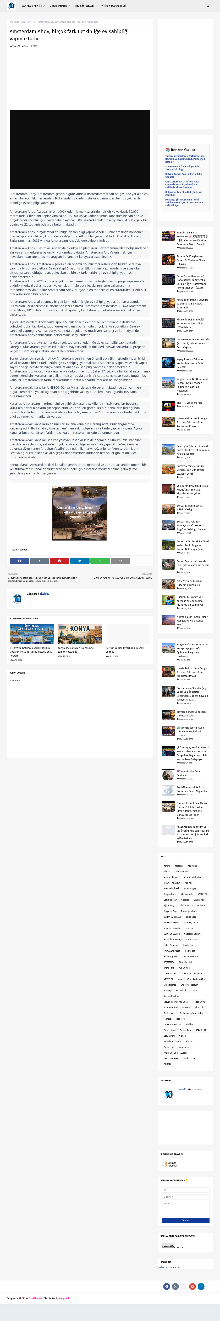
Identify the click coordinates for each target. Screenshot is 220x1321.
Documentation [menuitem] (58, 5)
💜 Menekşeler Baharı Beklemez (189, 773)
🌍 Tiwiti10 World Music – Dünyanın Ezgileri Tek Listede (191, 731)
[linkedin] (201, 1286)
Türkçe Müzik (170, 1030)
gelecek (189, 928)
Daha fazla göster (194, 1089)
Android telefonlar (192, 877)
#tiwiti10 (167, 871)
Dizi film (201, 905)
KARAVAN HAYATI (191, 956)
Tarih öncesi (169, 1013)
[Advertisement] (80, 82)
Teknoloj (168, 1019)
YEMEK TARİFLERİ (171, 1058)
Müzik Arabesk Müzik (196, 979)
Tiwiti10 (16, 46)
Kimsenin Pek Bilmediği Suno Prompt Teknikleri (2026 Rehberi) (190, 323)
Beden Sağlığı (190, 888)
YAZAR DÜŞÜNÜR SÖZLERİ (175, 1053)
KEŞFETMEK (169, 962)
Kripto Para (169, 968)
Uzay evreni (169, 1036)
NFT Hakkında (170, 985)
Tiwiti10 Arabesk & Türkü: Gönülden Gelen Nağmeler (192, 789)
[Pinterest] (183, 1286)
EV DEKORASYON (171, 922)
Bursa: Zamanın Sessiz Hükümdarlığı (190, 507)
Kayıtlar (171, 1162)
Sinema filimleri (171, 996)
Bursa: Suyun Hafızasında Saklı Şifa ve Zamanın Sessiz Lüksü (193, 565)
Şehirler (186, 1007)
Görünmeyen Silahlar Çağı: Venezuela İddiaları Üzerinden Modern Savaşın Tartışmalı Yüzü (192, 694)
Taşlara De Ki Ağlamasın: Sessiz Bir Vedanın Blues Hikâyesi (191, 260)
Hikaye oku (190, 951)
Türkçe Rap (185, 1030)
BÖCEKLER (202, 894)
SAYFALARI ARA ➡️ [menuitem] (32, 5)
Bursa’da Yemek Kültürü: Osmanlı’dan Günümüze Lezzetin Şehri (191, 469)
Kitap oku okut (185, 962)
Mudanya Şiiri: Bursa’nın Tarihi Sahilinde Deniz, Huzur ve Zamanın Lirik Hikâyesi (184, 202)
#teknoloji (192, 866)
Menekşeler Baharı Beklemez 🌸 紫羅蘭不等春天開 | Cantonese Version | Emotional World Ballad (192, 238)
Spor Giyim (200, 1002)
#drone (167, 866)
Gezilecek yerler (28, 22)
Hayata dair (188, 945)
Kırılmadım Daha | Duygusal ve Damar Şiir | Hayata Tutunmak (193, 303)
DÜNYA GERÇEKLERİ (173, 917)
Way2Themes (35, 1298)
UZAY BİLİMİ (200, 1030)
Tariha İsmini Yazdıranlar (191, 1013)
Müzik (180, 979)
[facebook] (166, 1286)
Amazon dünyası (171, 877)
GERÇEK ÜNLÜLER (172, 934)
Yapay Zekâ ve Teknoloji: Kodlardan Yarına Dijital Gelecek (191, 363)
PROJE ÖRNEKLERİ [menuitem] (84, 5)
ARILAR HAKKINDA (172, 883)
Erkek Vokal (191, 917)
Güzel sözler (192, 939)
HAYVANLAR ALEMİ (172, 951)
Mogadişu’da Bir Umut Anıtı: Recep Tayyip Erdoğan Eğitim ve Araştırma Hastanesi (193, 385)
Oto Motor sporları (189, 985)
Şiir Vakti (199, 1007)
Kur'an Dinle (184, 968)
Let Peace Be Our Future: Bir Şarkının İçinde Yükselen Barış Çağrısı (193, 343)
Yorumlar (172, 1165)
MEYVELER (168, 979)
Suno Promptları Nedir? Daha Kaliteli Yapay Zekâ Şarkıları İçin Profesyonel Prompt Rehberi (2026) (191, 282)
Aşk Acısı (189, 883)
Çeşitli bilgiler (170, 900)
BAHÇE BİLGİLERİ (171, 888)
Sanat (194, 990)
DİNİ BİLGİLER (186, 905)
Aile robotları (182, 871)
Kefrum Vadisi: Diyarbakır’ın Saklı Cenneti (125, 649)
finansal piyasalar (172, 928)
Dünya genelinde (189, 911)
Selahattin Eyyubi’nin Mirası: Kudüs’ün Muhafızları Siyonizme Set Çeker (193, 489)
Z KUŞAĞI (168, 1064)
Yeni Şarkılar (190, 1058)
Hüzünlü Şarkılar (171, 956)
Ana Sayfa (14, 22)
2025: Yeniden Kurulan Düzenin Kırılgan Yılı (189, 583)
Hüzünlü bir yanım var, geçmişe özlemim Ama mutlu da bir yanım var (190, 600)
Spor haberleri (171, 1007)
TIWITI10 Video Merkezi (190, 402)
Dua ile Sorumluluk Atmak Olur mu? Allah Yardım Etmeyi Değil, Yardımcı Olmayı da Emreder (192, 809)
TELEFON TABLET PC (172, 1024)
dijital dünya (169, 905)
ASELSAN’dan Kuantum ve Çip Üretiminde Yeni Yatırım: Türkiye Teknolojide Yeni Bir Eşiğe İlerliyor (193, 832)
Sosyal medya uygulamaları (177, 1002)
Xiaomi (189, 1041)
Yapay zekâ (169, 1047)
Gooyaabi (64, 1298)
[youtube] (192, 1286)
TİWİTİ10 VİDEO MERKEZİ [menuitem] (113, 5)
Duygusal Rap (170, 911)
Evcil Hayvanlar (191, 922)
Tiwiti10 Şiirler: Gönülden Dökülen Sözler (191, 713)
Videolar (183, 1036)
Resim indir (181, 990)
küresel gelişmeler (193, 973)
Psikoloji (168, 990)
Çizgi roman (199, 900)
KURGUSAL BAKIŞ (172, 973)
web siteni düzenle (172, 1041)
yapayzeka (184, 1047)
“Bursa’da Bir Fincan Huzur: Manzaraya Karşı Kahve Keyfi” (192, 620)
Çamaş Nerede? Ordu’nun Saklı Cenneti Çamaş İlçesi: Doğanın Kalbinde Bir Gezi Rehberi (182, 184)
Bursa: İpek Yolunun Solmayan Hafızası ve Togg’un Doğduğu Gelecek (192, 525)
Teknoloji (180, 1019)
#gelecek (179, 866)
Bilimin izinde (186, 894)
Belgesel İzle (170, 894)
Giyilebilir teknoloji (173, 939)
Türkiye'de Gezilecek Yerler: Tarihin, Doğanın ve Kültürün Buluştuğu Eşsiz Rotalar (31, 651)
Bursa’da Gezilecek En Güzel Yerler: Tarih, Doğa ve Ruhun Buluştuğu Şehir (193, 545)
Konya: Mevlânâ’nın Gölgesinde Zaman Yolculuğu (76, 649)
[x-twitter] (175, 1286)
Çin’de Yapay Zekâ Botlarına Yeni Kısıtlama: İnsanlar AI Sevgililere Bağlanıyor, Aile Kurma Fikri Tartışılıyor (193, 753)
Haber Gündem (171, 945)
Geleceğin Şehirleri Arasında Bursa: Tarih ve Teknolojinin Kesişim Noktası (193, 450)
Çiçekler (185, 900)
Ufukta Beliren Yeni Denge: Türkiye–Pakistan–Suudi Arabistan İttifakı (192, 422)
